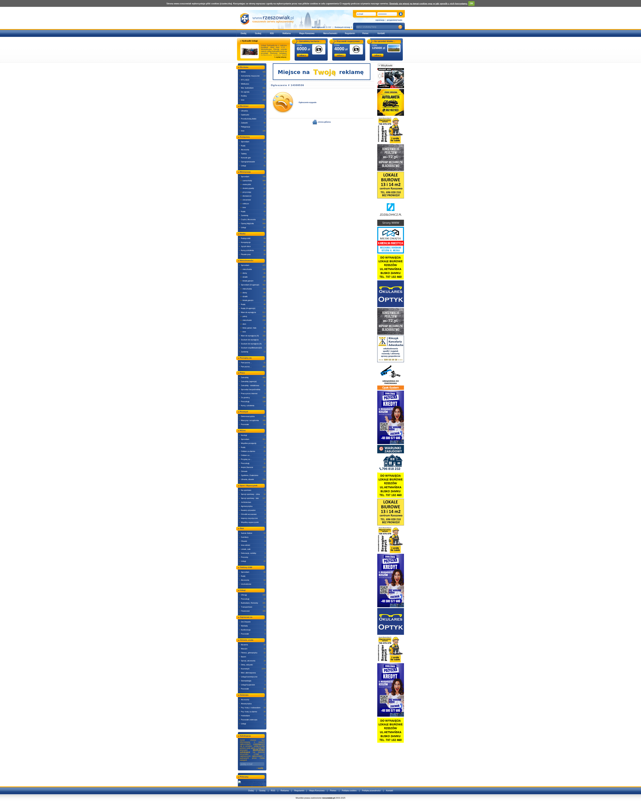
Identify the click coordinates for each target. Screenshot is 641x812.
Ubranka (252, 111)
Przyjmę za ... (252, 459)
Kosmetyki (252, 669)
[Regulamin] (350, 31)
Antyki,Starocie (252, 467)
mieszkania (253, 269)
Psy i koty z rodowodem (252, 708)
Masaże (252, 649)
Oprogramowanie (252, 162)
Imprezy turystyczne (252, 518)
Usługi (252, 166)
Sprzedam (252, 142)
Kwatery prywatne (252, 510)
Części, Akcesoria (252, 219)
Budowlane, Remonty (252, 603)
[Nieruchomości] (330, 31)
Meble (252, 72)
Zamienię (252, 215)
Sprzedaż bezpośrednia (252, 389)
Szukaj (262, 790)
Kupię (252, 146)
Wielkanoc (252, 84)
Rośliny (252, 96)
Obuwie (252, 541)
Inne (252, 100)
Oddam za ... (252, 455)
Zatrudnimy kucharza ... (310, 41)
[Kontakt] (381, 31)
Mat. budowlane (252, 88)
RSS (273, 790)
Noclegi (252, 435)
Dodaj (251, 790)
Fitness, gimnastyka (252, 653)
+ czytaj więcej (280, 57)
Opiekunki (252, 115)
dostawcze (253, 196)
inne (253, 207)
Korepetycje (252, 242)
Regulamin (299, 790)
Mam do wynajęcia (252, 312)
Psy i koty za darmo (252, 712)
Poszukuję (252, 401)
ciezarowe (253, 200)
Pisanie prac (252, 254)
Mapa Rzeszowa (317, 790)
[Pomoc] (365, 31)
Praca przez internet (252, 393)
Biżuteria (252, 645)
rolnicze (253, 204)
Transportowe (252, 607)
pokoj (253, 316)
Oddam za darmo (252, 451)
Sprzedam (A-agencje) (252, 285)
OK (471, 3)
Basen (252, 657)
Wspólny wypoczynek (252, 522)
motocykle (253, 184)
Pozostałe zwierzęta (252, 720)
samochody (253, 181)
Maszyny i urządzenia (252, 420)
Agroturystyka (252, 506)
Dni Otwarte (252, 622)
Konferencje (252, 630)
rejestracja (379, 20)
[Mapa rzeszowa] (306, 31)
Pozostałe (252, 424)
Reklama (285, 790)
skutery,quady (253, 188)
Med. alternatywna (252, 673)
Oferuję (252, 595)
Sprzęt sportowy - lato (252, 498)
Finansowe (252, 611)
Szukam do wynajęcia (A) (252, 344)
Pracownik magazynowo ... (349, 41)
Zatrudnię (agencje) (252, 381)
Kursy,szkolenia (252, 250)
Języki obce (252, 246)
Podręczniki (252, 238)
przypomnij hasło (394, 20)
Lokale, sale (252, 549)
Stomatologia (252, 681)
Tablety (252, 154)
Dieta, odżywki (252, 665)
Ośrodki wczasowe (252, 514)
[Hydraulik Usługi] (250, 51)
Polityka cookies (349, 790)
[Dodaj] (244, 31)
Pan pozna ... (252, 367)
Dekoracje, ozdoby (252, 553)
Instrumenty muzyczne (252, 76)
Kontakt (389, 790)
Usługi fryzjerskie (252, 685)
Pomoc (333, 790)
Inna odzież (252, 545)
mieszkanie (253, 320)
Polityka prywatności (371, 790)
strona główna (324, 122)
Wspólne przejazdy (252, 443)
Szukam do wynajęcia (252, 340)
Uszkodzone (252, 584)
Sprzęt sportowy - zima (252, 494)
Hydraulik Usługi (250, 41)
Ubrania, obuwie (252, 479)
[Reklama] (287, 31)
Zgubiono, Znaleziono (252, 475)
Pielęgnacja (252, 127)
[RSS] (272, 31)
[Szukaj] (258, 31)
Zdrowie (252, 471)
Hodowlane (252, 716)
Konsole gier (252, 158)
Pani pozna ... (252, 363)
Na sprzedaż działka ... (384, 41)
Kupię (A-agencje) (252, 308)
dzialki (253, 277)
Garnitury (252, 537)
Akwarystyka (252, 704)
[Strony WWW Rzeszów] (390, 212)
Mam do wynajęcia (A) (252, 336)
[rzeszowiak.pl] (267, 19)
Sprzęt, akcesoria (252, 661)
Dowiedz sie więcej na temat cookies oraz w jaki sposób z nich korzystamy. (428, 3)
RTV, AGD (252, 80)
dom (253, 324)
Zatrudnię (252, 377)
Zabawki (252, 123)
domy (253, 273)
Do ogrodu (252, 92)
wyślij (260, 768)
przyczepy (253, 192)
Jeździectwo (252, 502)
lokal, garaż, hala (253, 328)
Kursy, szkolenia (252, 405)
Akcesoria (252, 150)
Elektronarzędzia (252, 416)
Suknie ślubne (252, 533)
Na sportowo (252, 490)
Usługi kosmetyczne (252, 677)
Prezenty (252, 557)
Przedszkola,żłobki (252, 119)
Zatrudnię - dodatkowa (252, 385)
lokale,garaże (253, 281)
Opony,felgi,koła (252, 223)
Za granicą (252, 397)
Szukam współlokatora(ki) (252, 348)
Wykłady (252, 626)
